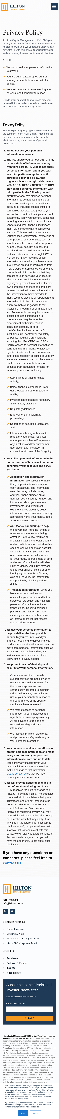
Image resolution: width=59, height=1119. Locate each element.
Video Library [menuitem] (13, 972)
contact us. (12, 863)
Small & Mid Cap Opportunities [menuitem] (23, 938)
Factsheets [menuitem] (12, 958)
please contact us (17, 773)
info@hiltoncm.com (13, 903)
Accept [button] (23, 1113)
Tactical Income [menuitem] (15, 929)
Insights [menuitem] (10, 967)
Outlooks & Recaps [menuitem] (16, 963)
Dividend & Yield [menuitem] (15, 933)
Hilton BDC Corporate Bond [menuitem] (21, 943)
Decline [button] (36, 1113)
